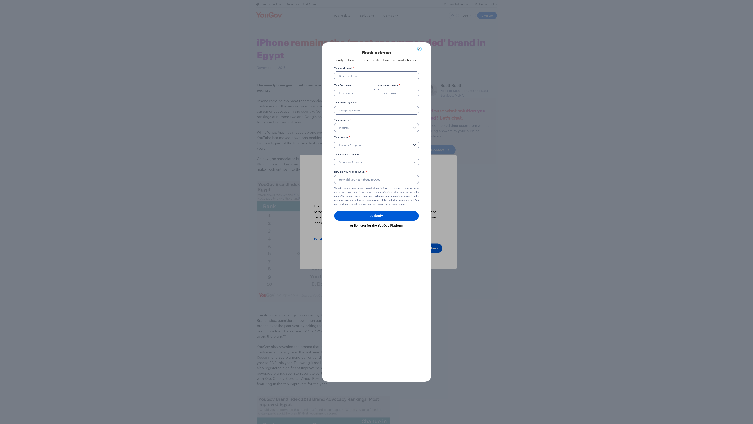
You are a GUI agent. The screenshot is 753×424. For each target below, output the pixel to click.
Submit (376, 216)
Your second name (389, 85)
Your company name (346, 102)
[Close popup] (419, 49)
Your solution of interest (348, 154)
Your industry (342, 119)
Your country (342, 137)
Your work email (344, 68)
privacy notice (397, 203)
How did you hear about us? (350, 171)
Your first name (343, 85)
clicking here (341, 199)
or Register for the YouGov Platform (376, 225)
